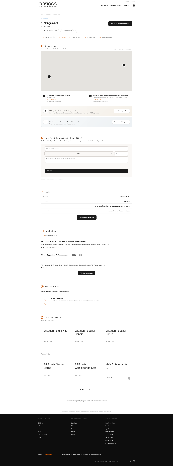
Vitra (39, 426)
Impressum (76, 455)
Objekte (104, 6)
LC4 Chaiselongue (110, 443)
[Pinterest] (134, 460)
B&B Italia (41, 423)
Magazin (127, 1)
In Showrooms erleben (121, 24)
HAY (39, 432)
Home (40, 455)
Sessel (73, 429)
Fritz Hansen (42, 429)
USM (39, 437)
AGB (57, 455)
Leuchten (74, 423)
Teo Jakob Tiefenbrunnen (57, 255)
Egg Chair (108, 429)
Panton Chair (109, 437)
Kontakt (85, 455)
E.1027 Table (109, 435)
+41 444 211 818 (75, 255)
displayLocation (96, 455)
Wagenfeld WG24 (110, 432)
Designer (126, 6)
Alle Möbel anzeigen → (86, 390)
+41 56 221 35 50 (51, 99)
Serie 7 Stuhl (109, 426)
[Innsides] (50, 4)
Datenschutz (66, 455)
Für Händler (48, 455)
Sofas (73, 432)
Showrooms (115, 6)
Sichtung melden (123, 111)
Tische (73, 426)
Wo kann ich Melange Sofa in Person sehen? (77, 291)
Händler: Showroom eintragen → (123, 49)
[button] (49, 76)
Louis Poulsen (42, 435)
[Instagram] (130, 460)
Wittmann (49, 14)
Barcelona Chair (110, 423)
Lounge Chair (109, 440)
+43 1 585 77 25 (97, 99)
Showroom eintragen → (121, 122)
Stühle (73, 435)
